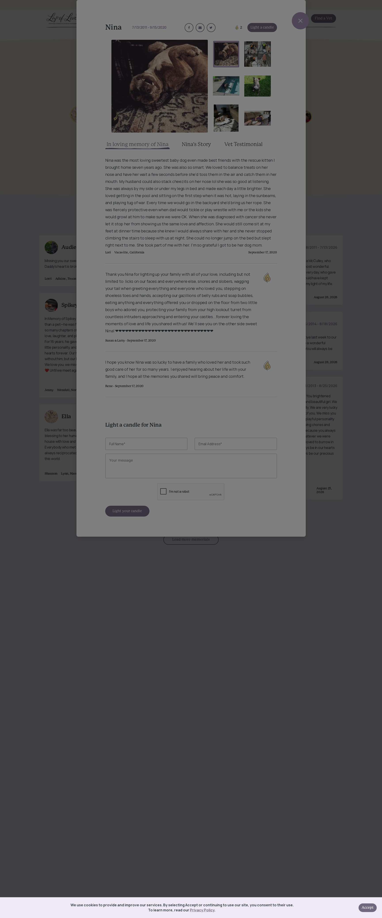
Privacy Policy (202, 910)
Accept (368, 907)
